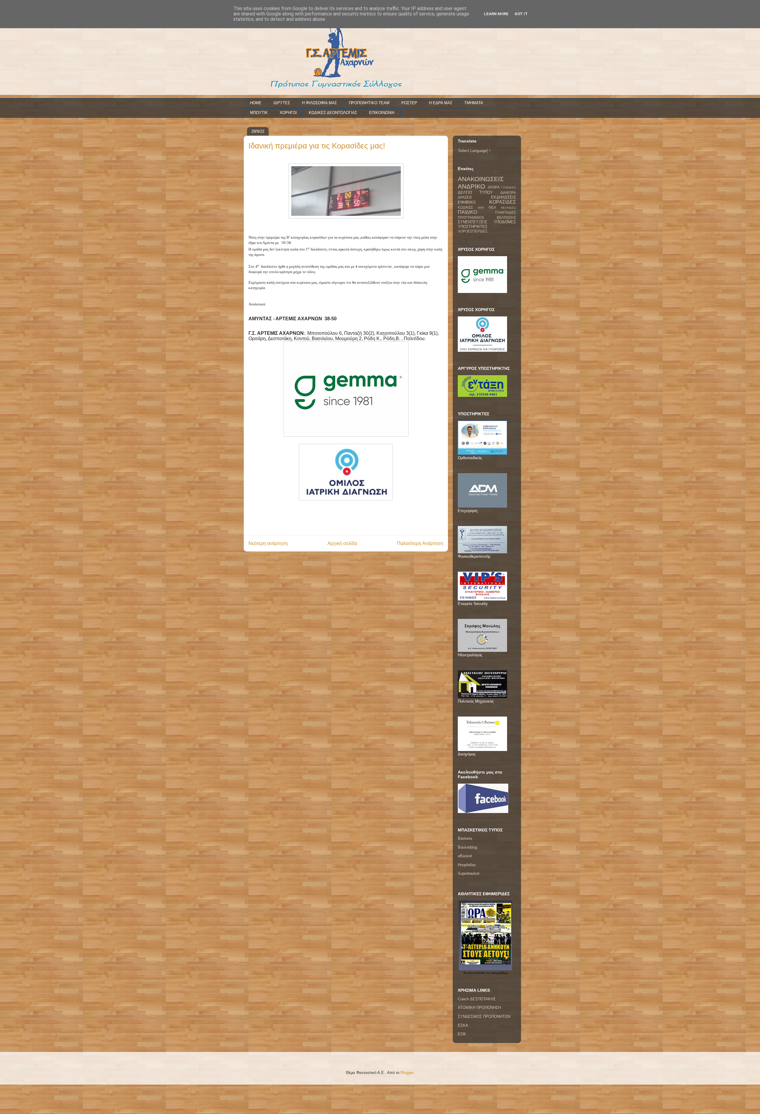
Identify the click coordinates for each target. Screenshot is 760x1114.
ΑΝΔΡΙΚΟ (471, 186)
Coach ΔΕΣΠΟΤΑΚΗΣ (477, 999)
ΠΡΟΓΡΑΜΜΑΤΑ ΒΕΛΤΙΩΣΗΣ (487, 217)
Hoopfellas (467, 865)
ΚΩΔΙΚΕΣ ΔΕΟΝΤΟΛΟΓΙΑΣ (333, 112)
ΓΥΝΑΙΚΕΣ (508, 187)
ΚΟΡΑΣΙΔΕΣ (502, 202)
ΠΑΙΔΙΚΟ (467, 212)
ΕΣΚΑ (463, 1025)
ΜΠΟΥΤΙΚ (259, 112)
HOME (256, 103)
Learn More (496, 14)
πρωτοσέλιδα (476, 972)
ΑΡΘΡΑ (494, 187)
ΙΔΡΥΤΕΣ (281, 103)
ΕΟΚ (462, 1034)
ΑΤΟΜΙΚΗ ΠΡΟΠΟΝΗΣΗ (479, 1007)
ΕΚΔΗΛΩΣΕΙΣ (503, 197)
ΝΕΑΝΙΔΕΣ (508, 207)
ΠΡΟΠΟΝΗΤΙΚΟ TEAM (369, 103)
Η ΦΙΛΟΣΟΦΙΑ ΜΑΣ (319, 103)
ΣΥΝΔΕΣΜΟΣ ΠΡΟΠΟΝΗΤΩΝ (484, 1016)
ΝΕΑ (492, 207)
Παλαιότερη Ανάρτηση (420, 543)
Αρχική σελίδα (342, 543)
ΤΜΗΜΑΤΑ (473, 103)
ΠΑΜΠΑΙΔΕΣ (505, 212)
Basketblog (467, 847)
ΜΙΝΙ (481, 207)
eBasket (465, 856)
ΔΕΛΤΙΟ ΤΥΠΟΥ (475, 192)
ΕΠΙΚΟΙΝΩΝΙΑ (382, 112)
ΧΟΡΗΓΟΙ (288, 112)
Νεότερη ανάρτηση (268, 543)
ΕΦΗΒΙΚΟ (467, 202)
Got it (521, 14)
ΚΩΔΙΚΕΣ (465, 207)
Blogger (406, 1072)
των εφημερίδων (496, 972)
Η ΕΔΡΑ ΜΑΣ (440, 103)
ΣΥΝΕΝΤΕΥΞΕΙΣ (472, 222)
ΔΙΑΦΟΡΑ (508, 192)
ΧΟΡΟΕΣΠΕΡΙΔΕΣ (472, 231)
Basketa (465, 838)
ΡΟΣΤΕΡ (409, 103)
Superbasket (468, 873)
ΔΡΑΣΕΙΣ (465, 197)
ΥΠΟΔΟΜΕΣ (505, 222)
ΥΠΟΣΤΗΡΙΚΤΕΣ (472, 226)
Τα (465, 972)
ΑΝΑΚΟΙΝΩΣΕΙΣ (481, 178)
